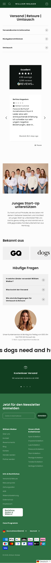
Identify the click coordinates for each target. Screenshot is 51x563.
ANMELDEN (25, 318)
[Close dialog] (45, 257)
